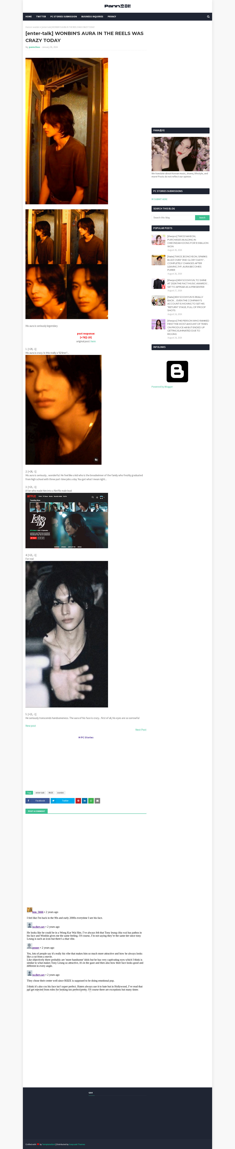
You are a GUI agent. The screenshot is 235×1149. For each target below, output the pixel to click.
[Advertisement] (85, 763)
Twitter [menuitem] (41, 16)
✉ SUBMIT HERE (159, 199)
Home (28, 27)
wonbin (36, 27)
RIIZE (51, 792)
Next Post (140, 729)
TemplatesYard (48, 1144)
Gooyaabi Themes (77, 1144)
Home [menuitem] (28, 16)
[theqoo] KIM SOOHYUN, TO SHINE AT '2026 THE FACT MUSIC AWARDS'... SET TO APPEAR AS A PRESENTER (188, 283)
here (93, 341)
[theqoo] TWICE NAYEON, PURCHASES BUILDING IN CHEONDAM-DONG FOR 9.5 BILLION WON (187, 241)
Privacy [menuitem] (112, 16)
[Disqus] (85, 949)
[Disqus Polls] (86, 860)
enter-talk (40, 792)
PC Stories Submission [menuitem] (63, 16)
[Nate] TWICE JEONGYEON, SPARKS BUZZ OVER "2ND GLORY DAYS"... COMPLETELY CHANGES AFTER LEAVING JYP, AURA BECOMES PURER (187, 263)
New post (30, 725)
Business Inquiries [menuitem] (92, 16)
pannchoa (34, 47)
